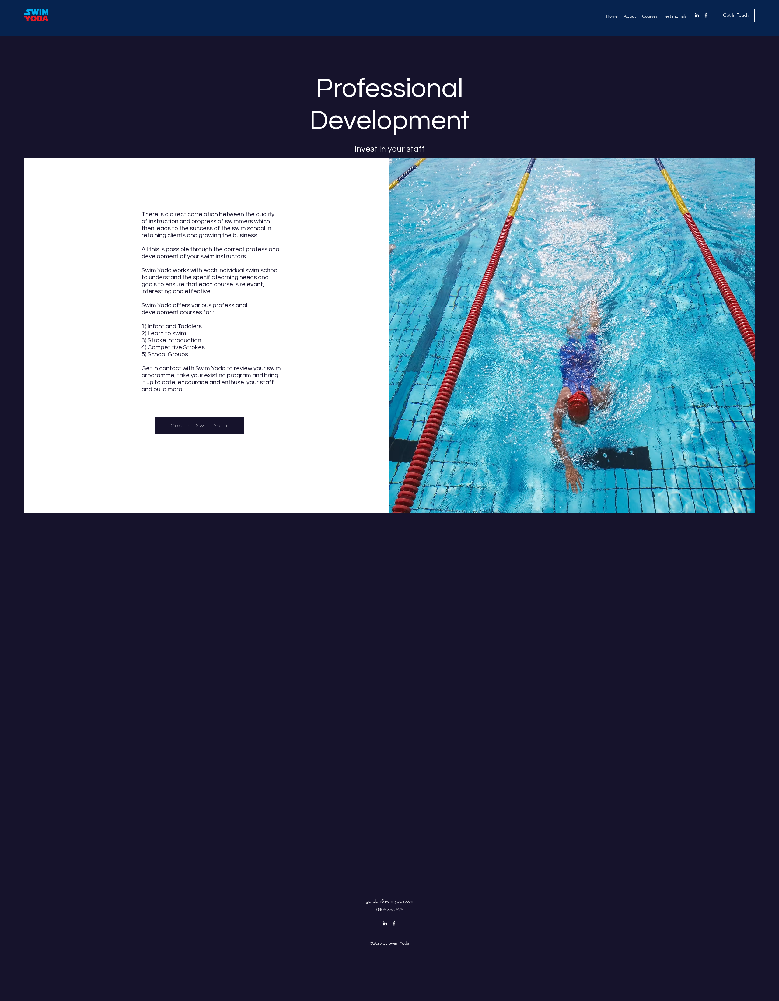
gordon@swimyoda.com (390, 901)
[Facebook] (706, 15)
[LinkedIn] (697, 15)
